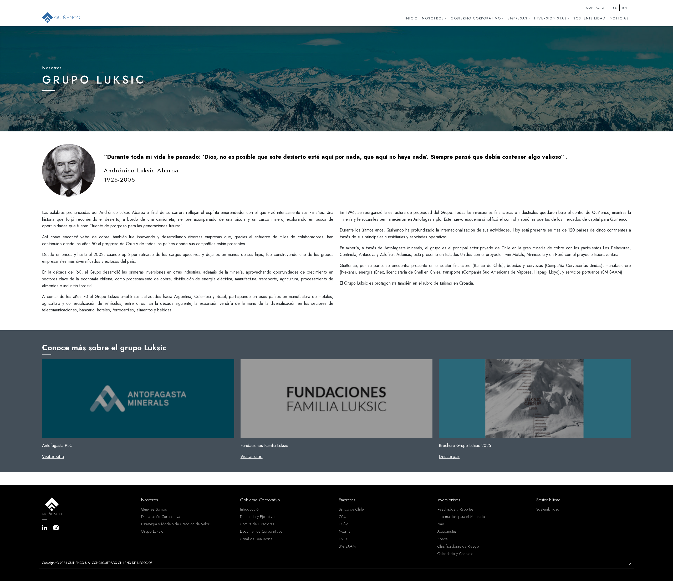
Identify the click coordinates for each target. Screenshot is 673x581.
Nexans (345, 531)
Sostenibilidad (589, 18)
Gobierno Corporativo (476, 18)
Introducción (250, 509)
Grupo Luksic (152, 531)
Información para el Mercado (461, 516)
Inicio (411, 18)
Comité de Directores (257, 524)
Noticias (619, 18)
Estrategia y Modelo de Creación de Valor (175, 524)
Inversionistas (550, 18)
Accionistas (447, 531)
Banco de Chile (351, 509)
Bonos (442, 539)
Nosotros (433, 18)
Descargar (449, 456)
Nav (440, 524)
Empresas (517, 18)
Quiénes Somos (154, 509)
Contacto (595, 8)
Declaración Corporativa (160, 516)
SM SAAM (347, 546)
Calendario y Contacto (455, 553)
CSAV (343, 524)
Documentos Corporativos (261, 531)
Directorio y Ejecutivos (258, 516)
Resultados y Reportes (455, 509)
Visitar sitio (53, 456)
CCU (342, 516)
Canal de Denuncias (256, 539)
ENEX (343, 539)
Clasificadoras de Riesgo (458, 546)
